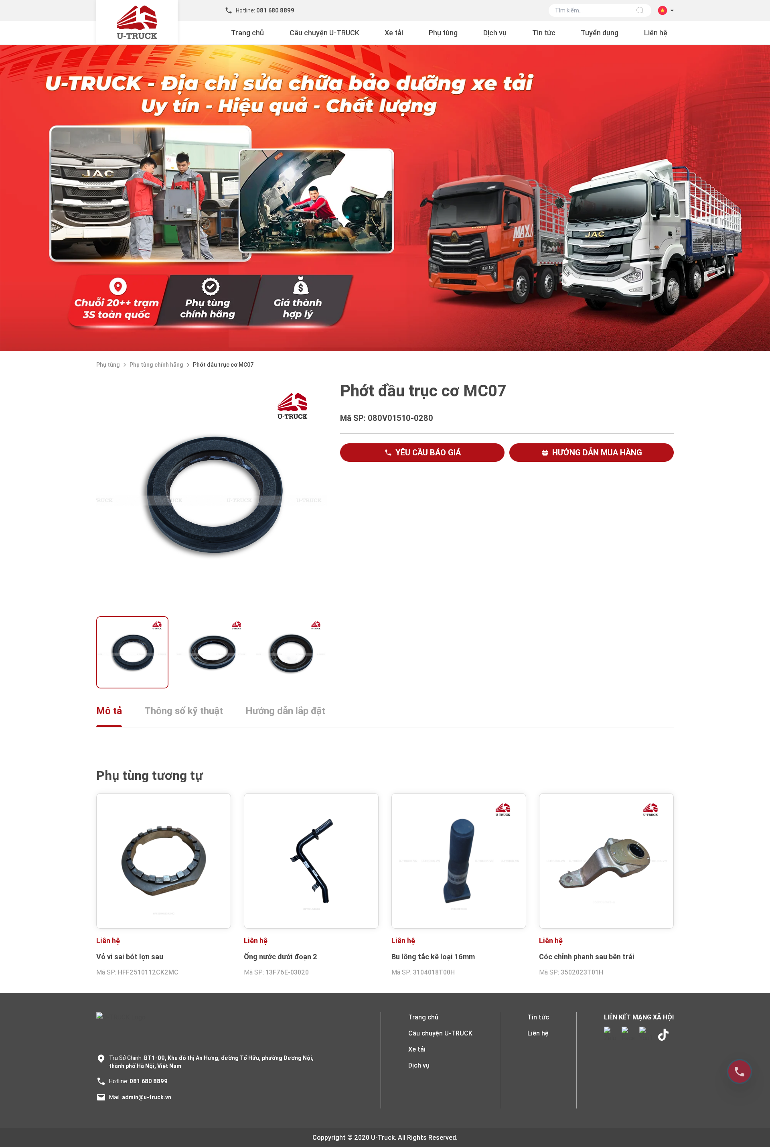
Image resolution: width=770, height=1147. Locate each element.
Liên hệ (655, 32)
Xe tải (394, 32)
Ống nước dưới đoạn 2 (280, 956)
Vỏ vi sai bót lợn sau (129, 956)
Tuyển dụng (599, 32)
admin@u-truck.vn (146, 1097)
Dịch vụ (495, 32)
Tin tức (543, 32)
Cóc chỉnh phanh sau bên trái (586, 956)
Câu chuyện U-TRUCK (324, 32)
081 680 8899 (149, 1081)
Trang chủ (247, 32)
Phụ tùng (443, 32)
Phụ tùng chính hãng (156, 364)
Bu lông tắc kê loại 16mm (433, 956)
